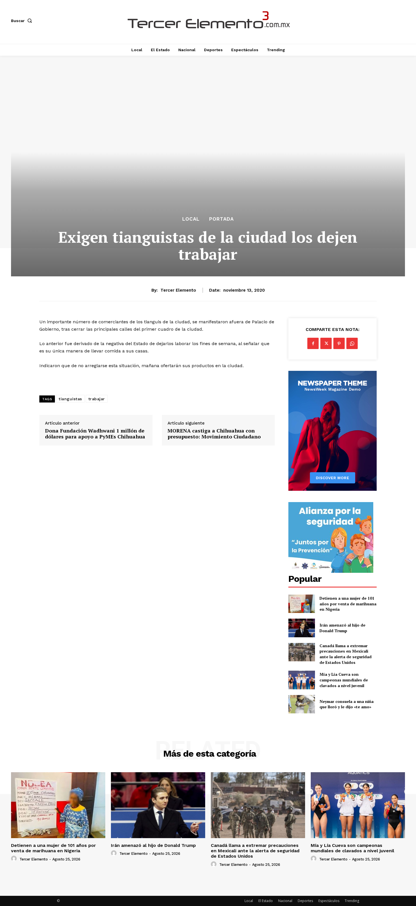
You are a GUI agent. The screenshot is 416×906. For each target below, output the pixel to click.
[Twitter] (326, 343)
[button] (22, 21)
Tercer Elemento (178, 290)
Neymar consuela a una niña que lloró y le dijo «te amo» (346, 704)
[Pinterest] (339, 343)
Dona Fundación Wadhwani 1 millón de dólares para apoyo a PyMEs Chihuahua (95, 434)
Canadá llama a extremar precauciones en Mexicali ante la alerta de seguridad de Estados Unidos (345, 654)
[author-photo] (14, 859)
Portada (221, 219)
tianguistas (70, 399)
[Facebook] (313, 343)
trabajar (96, 399)
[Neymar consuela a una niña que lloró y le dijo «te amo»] (301, 704)
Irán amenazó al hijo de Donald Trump (342, 627)
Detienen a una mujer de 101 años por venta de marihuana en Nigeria (347, 603)
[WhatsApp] (352, 343)
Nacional (285, 900)
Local (191, 219)
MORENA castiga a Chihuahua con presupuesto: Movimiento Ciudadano (214, 434)
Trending (352, 900)
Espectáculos (328, 900)
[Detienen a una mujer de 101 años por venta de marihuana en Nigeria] (301, 604)
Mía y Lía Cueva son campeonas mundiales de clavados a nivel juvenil (343, 680)
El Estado (265, 900)
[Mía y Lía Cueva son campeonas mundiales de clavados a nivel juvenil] (301, 680)
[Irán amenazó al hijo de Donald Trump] (301, 628)
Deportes (305, 900)
